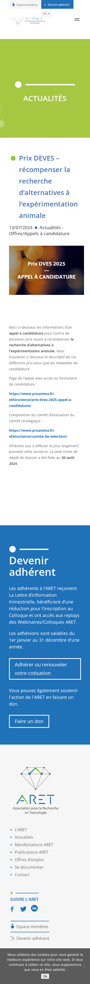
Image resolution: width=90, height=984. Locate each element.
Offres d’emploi (29, 859)
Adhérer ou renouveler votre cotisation (41, 668)
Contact (22, 874)
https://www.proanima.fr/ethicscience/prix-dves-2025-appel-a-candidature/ (40, 399)
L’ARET (21, 829)
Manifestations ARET (34, 844)
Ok (45, 976)
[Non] (83, 966)
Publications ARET (31, 852)
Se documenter (29, 867)
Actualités (24, 837)
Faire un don (29, 721)
